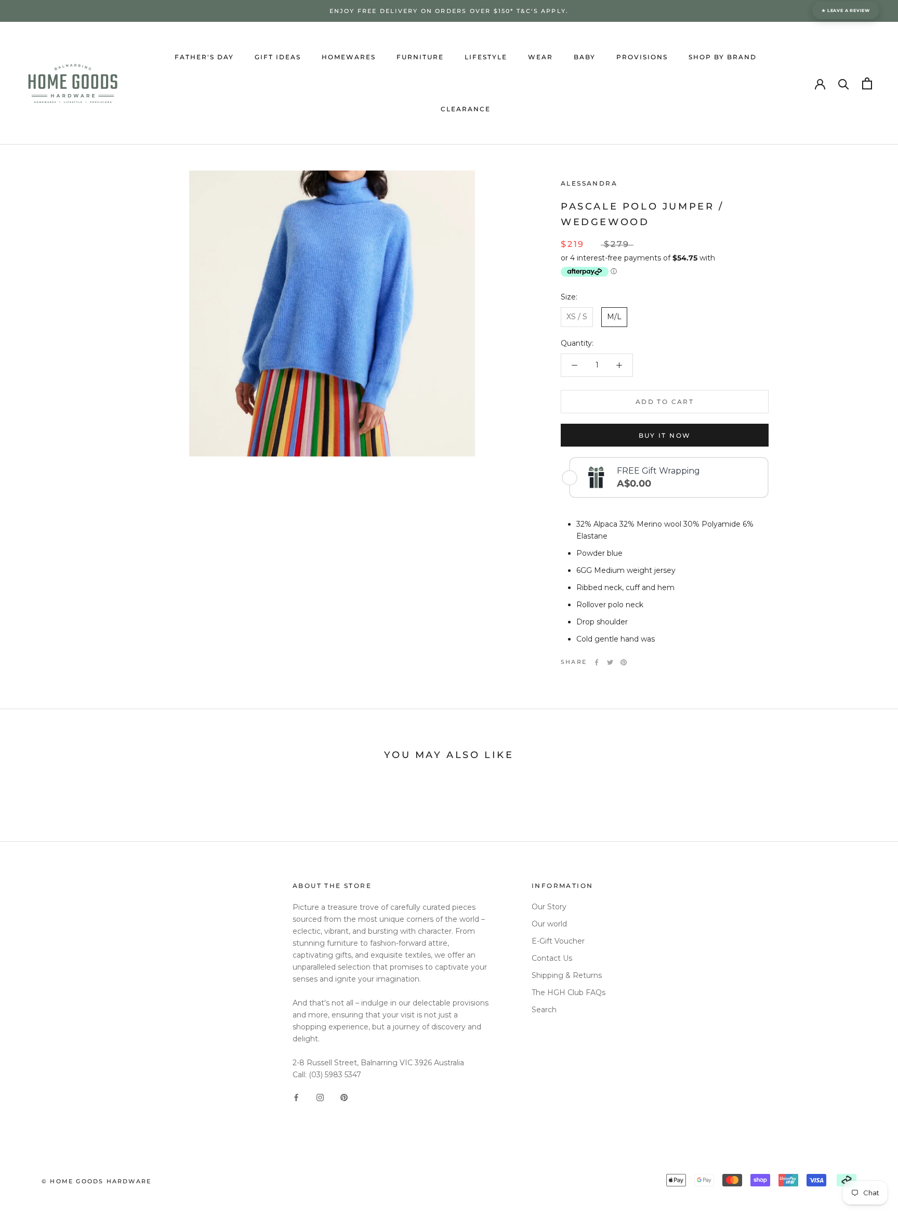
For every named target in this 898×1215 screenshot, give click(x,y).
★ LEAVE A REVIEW (846, 10)
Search (544, 1009)
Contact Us (552, 958)
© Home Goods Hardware (96, 1181)
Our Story (549, 906)
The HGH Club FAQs (568, 992)
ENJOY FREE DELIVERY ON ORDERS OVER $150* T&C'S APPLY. (449, 11)
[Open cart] (867, 83)
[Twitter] (610, 662)
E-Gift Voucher (558, 941)
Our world (549, 924)
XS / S (576, 316)
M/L (614, 316)
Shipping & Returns (567, 975)
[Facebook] (596, 662)
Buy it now (665, 435)
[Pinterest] (623, 662)
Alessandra (589, 183)
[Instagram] (320, 1097)
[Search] (843, 83)
